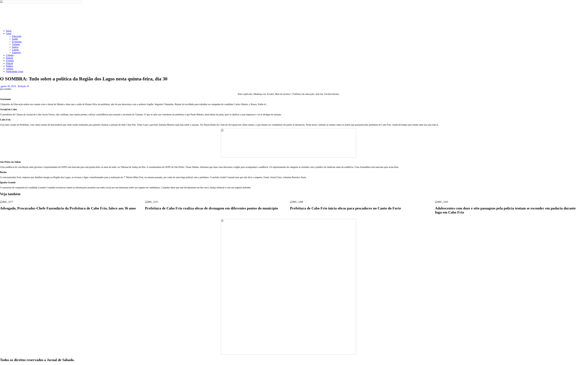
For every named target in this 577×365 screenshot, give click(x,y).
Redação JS (23, 86)
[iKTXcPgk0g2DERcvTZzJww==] (288, 157)
